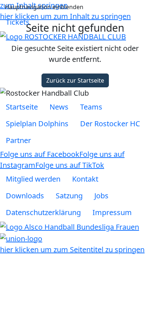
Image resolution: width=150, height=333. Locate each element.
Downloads (25, 196)
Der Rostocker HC (110, 123)
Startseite (22, 107)
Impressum (112, 212)
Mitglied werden (33, 179)
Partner (18, 140)
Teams (91, 107)
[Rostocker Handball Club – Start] (63, 36)
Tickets (17, 22)
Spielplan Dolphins (37, 123)
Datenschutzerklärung (43, 212)
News (59, 107)
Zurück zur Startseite (75, 80)
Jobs (101, 196)
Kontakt (85, 179)
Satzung (69, 196)
